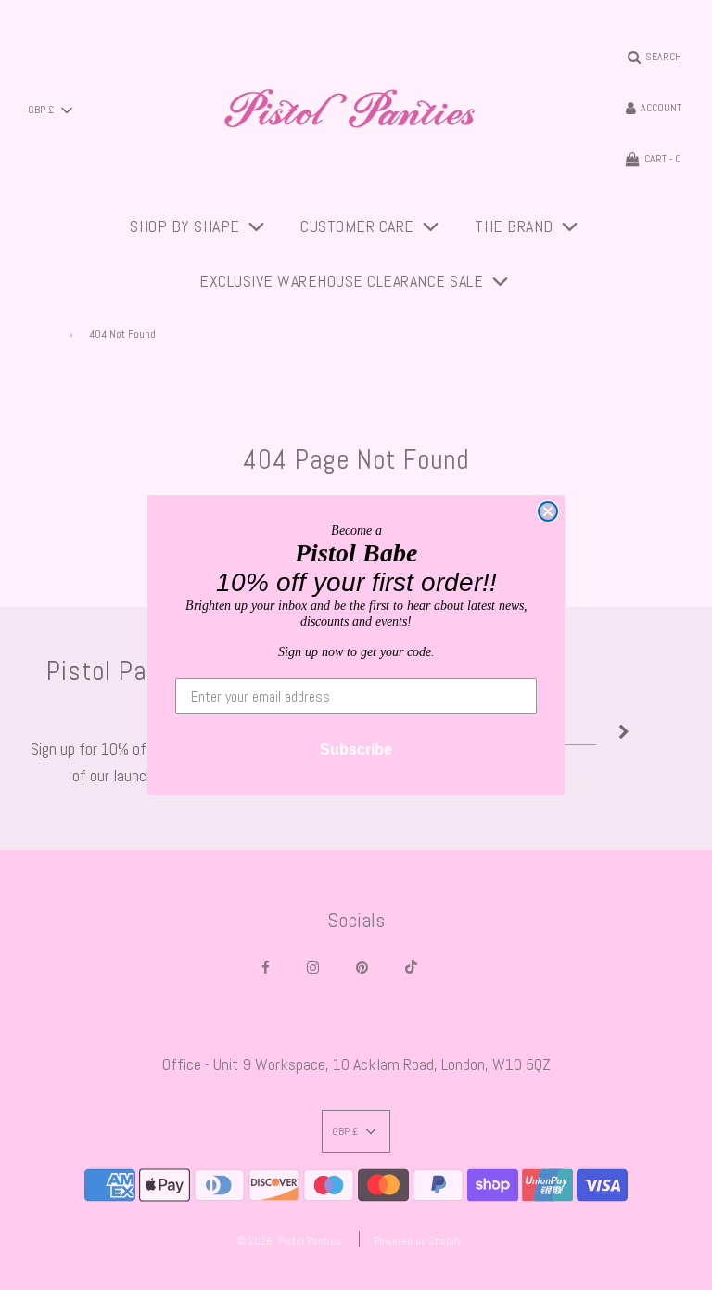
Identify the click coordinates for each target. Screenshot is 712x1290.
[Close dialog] (548, 511)
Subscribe (356, 749)
